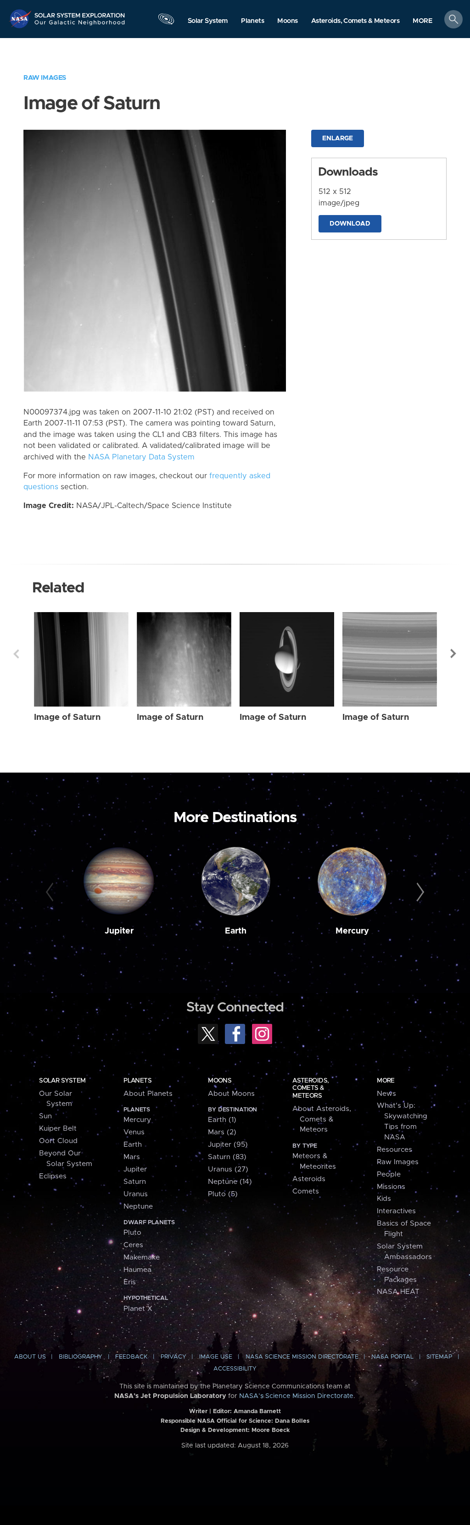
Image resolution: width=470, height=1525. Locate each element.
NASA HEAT (398, 1291)
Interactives (396, 1211)
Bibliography (80, 1357)
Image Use (215, 1357)
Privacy (173, 1357)
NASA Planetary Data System (141, 457)
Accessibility (235, 1369)
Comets (305, 1191)
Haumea (137, 1269)
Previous (16, 653)
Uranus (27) (228, 1169)
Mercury (352, 931)
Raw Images (44, 77)
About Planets (148, 1093)
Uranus (135, 1194)
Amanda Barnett (257, 1411)
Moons (219, 1080)
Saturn (134, 1181)
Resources (394, 1149)
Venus (134, 1132)
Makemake (141, 1257)
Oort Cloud (58, 1141)
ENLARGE (337, 138)
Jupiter (119, 931)
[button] (422, 21)
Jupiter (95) (228, 1144)
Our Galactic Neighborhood (80, 25)
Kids (384, 1198)
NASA (21, 18)
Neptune (138, 1206)
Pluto (132, 1232)
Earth (235, 931)
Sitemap (439, 1357)
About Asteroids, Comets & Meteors (321, 1119)
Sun (45, 1116)
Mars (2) (222, 1132)
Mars (131, 1157)
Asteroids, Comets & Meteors (310, 1088)
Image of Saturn (67, 717)
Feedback (131, 1357)
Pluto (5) (223, 1194)
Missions (391, 1186)
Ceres (133, 1245)
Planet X (137, 1308)
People (389, 1174)
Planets (137, 1080)
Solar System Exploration (80, 12)
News (386, 1093)
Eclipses (53, 1176)
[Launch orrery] (166, 21)
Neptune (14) (230, 1181)
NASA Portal (392, 1357)
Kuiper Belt (58, 1128)
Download (350, 224)
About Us (30, 1357)
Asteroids (308, 1179)
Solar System (62, 1080)
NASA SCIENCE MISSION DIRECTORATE (302, 1357)
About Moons (231, 1093)
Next (454, 653)
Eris (129, 1282)
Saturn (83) (227, 1157)
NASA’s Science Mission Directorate (296, 1396)
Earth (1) (222, 1119)
